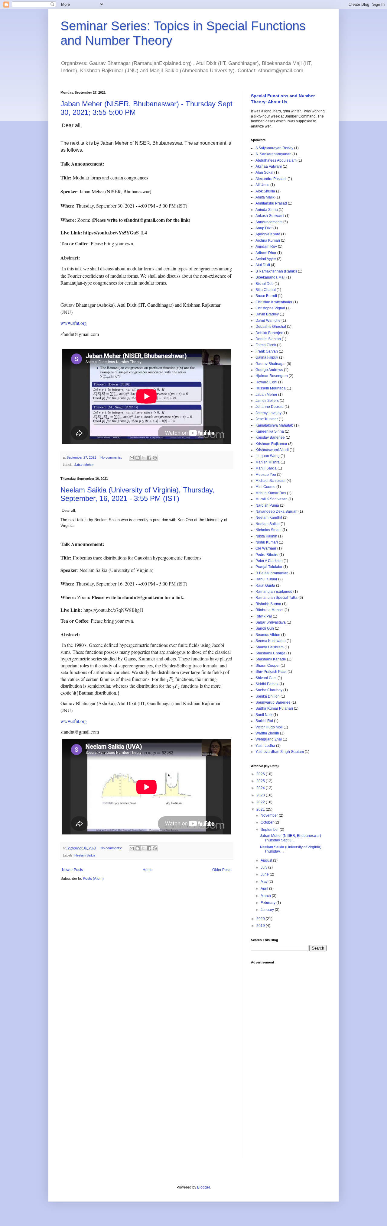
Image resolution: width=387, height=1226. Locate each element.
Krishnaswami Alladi (272, 450)
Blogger (203, 1187)
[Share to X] (143, 458)
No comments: (111, 457)
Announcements (268, 222)
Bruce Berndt (266, 296)
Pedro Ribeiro (266, 555)
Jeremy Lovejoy (268, 413)
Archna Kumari (267, 240)
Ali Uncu (262, 185)
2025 (261, 781)
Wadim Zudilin (267, 733)
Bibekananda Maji (270, 277)
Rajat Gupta (265, 585)
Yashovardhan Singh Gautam (279, 752)
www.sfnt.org (73, 323)
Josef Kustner (266, 419)
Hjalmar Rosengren (271, 376)
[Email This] (132, 458)
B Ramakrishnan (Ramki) (276, 271)
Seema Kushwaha (270, 641)
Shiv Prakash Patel (271, 671)
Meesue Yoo (265, 475)
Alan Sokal (264, 172)
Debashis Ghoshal (270, 326)
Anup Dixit (263, 228)
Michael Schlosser (270, 481)
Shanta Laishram (269, 647)
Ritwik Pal (263, 616)
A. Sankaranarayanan (273, 154)
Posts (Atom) (93, 878)
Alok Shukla (265, 191)
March (266, 896)
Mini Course (265, 487)
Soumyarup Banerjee (273, 702)
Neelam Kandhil (268, 517)
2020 (261, 919)
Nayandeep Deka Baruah (276, 511)
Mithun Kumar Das (270, 493)
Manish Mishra (267, 462)
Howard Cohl (266, 382)
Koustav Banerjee (270, 437)
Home (148, 870)
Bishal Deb (264, 284)
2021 (261, 809)
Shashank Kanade (270, 659)
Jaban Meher (84, 464)
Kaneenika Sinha (269, 431)
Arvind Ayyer (265, 259)
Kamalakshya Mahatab (274, 425)
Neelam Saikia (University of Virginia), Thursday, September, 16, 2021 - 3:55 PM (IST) (137, 494)
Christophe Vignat (270, 308)
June (265, 874)
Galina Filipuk (266, 357)
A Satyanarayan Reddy (274, 148)
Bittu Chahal (265, 290)
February (268, 903)
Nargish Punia (267, 505)
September (270, 830)
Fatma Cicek (265, 345)
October (268, 822)
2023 (261, 795)
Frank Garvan (266, 351)
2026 (261, 774)
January (268, 910)
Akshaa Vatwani (268, 166)
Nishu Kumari (266, 542)
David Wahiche (268, 320)
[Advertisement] (289, 1058)
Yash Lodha (265, 746)
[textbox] (146, 241)
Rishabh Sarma (268, 604)
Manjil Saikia (266, 468)
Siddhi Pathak (266, 684)
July (264, 867)
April (265, 888)
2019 (261, 926)
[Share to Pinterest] (155, 458)
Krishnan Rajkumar (271, 444)
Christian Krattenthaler (273, 302)
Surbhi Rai (264, 721)
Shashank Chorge (270, 653)
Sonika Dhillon (267, 696)
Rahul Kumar (266, 579)
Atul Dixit (262, 265)
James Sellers (267, 400)
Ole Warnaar (265, 548)
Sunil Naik (263, 715)
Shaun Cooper (267, 665)
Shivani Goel (266, 678)
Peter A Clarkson (269, 561)
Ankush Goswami (269, 216)
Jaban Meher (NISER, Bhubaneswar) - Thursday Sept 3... (291, 838)
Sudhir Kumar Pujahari (274, 708)
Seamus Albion (267, 635)
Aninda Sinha (266, 210)
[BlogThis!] (138, 458)
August (267, 860)
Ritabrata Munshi (269, 610)
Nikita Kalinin (266, 536)
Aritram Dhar (265, 253)
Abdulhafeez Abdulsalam (276, 160)
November (270, 815)
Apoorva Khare (267, 234)
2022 (261, 802)
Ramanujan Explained (273, 591)
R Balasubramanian (271, 573)
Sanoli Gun (264, 628)
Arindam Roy (266, 246)
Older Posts (221, 870)
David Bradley (267, 314)
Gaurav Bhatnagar (270, 364)
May (264, 881)
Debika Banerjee (269, 333)
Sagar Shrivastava (270, 622)
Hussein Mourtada (270, 388)
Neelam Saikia (84, 855)
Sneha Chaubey (268, 690)
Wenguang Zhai (268, 739)
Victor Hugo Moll (269, 727)
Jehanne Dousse (269, 407)
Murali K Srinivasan (271, 499)
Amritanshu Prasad (271, 203)
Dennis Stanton (268, 339)
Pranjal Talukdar (268, 567)
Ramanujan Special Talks (276, 597)
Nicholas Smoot (268, 530)
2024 (261, 788)
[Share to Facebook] (149, 458)
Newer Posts (72, 870)
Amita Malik (265, 197)
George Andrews (269, 370)
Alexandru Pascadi (271, 179)
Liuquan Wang (267, 456)
